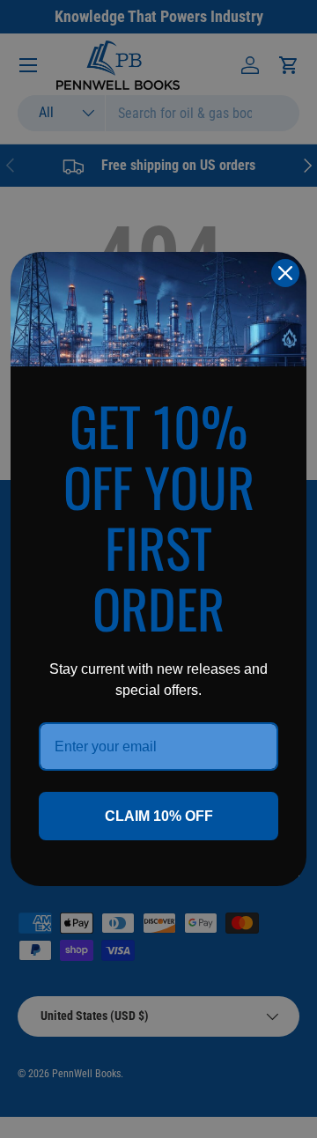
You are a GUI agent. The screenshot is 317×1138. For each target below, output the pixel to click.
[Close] (285, 273)
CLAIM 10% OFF (159, 816)
